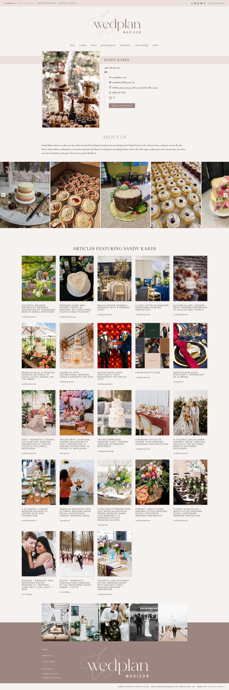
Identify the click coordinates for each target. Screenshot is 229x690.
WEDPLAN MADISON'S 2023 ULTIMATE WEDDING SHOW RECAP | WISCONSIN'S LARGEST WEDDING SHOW (75, 512)
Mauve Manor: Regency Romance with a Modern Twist (113, 307)
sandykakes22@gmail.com (123, 83)
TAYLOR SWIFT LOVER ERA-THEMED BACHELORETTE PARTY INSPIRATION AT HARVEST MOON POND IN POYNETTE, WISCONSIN (75, 443)
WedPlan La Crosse (68, 3)
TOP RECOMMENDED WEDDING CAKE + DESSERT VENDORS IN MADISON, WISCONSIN (113, 442)
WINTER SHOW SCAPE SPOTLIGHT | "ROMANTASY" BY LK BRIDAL (189, 374)
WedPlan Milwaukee (47, 3)
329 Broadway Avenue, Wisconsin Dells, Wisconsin (135, 88)
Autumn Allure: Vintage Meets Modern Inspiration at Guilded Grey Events (190, 307)
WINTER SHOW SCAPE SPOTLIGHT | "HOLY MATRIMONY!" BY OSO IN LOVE (112, 375)
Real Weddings (27, 594)
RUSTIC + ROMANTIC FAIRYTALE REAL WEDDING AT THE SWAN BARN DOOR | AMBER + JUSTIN (76, 583)
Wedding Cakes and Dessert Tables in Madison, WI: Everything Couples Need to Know (75, 308)
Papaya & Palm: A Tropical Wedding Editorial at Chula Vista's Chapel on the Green (38, 375)
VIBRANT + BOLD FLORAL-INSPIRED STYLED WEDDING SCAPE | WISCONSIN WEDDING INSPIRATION (151, 512)
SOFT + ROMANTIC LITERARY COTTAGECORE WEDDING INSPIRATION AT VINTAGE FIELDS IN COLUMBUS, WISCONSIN (38, 443)
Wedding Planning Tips (68, 317)
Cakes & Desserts (112, 68)
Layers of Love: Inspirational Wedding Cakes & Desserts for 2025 (76, 374)
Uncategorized (178, 382)
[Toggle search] (186, 3)
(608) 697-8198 (118, 93)
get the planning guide (217, 3)
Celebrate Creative (216, 686)
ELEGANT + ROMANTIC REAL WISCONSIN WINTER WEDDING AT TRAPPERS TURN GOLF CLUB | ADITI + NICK (38, 584)
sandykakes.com (118, 78)
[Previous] (3, 195)
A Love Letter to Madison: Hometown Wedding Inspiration (152, 307)
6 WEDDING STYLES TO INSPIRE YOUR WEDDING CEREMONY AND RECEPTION (151, 441)
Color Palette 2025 (147, 372)
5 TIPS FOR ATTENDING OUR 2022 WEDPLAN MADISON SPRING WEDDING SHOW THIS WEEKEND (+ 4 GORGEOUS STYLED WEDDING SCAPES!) (114, 514)
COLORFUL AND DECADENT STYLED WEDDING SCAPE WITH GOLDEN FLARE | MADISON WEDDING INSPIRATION (113, 584)
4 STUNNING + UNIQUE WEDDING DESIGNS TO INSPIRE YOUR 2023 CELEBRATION (35, 512)
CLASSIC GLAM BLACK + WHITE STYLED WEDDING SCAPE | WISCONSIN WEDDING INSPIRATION (187, 512)
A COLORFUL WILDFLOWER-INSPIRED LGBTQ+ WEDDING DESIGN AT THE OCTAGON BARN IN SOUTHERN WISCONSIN (189, 443)
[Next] (226, 195)
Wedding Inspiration (29, 317)
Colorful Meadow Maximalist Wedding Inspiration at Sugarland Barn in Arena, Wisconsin (38, 308)
